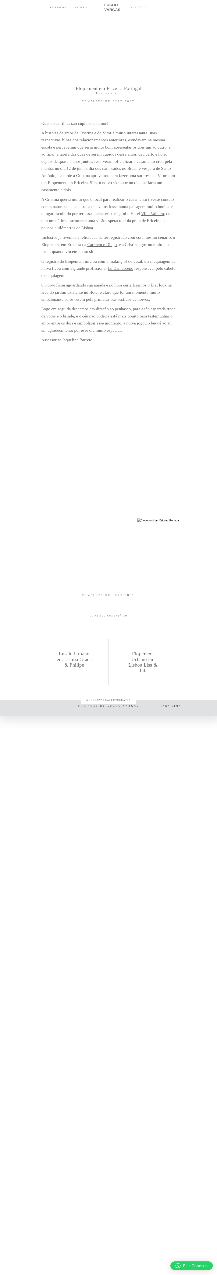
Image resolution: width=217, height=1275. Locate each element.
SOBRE (81, 7)
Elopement (106, 93)
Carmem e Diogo (102, 244)
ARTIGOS (58, 7)
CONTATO (138, 7)
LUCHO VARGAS (108, 7)
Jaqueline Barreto (77, 339)
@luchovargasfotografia (108, 700)
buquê (156, 323)
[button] (191, 1265)
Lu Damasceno (120, 268)
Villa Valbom (152, 213)
